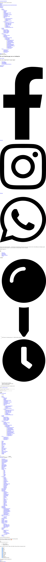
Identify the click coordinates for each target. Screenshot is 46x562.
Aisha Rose (5, 491)
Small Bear (3, 527)
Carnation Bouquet (10, 428)
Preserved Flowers (6, 438)
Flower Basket (4, 489)
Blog (2, 442)
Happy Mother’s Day (8, 410)
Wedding (3, 535)
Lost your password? (3, 393)
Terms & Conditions (5, 451)
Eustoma (5, 496)
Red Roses (5, 501)
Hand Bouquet (7, 426)
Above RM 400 (6, 420)
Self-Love (6, 407)
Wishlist (3, 453)
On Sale (3, 415)
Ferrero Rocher (4, 488)
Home (1, 53)
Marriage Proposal (8, 406)
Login (1, 392)
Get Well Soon (6, 402)
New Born (5, 486)
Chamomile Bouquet (6, 510)
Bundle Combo (4, 468)
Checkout (3, 445)
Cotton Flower (7, 533)
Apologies (5, 398)
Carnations (5, 493)
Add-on (3, 463)
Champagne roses (6, 494)
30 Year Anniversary (5, 461)
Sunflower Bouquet (10, 434)
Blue (4, 470)
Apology (5, 477)
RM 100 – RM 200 (4, 520)
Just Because (5, 485)
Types (3, 436)
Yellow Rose (5, 505)
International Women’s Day (9, 414)
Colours (3, 469)
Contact (3, 446)
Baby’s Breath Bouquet (10, 427)
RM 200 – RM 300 (6, 418)
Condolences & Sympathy (7, 400)
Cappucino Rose (6, 492)
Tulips (4, 503)
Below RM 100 (4, 466)
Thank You (5, 404)
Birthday (5, 399)
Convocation (5, 480)
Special (3, 528)
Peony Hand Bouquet (10, 432)
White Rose (5, 504)
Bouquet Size (4, 444)
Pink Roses (5, 500)
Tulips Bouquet (9, 435)
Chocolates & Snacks (7, 422)
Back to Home (2, 58)
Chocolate (5, 531)
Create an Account (4, 387)
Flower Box (3, 490)
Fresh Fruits (5, 423)
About (3, 441)
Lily (4, 498)
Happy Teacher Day (8, 412)
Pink (4, 471)
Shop (2, 450)
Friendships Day (6, 481)
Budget (3, 416)
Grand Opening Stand (7, 403)
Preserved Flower (6, 532)
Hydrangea (5, 497)
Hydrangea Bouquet (6, 511)
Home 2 (3, 447)
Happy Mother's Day (7, 525)
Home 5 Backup (4, 448)
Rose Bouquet (6, 512)
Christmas (5, 523)
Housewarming (6, 484)
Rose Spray (5, 502)
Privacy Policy (4, 449)
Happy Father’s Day (8, 411)
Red (4, 473)
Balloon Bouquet (4, 465)
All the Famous (4, 464)
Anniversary (5, 516)
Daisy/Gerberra (6, 495)
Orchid (5, 499)
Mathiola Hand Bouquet (10, 431)
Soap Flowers (6, 439)
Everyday (3, 476)
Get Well (5, 482)
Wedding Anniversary (8, 408)
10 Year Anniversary (5, 459)
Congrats (5, 479)
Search (10, 456)
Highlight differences (6, 544)
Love (2, 515)
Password (1, 390)
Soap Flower (5, 534)
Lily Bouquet (9, 430)
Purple (4, 472)
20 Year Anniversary (5, 460)
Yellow (5, 475)
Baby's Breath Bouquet (7, 508)
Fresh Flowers (6, 424)
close (5, 561)
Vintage (5, 474)
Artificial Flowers (6, 530)
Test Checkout (4, 452)
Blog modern (4, 443)
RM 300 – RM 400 (6, 419)
